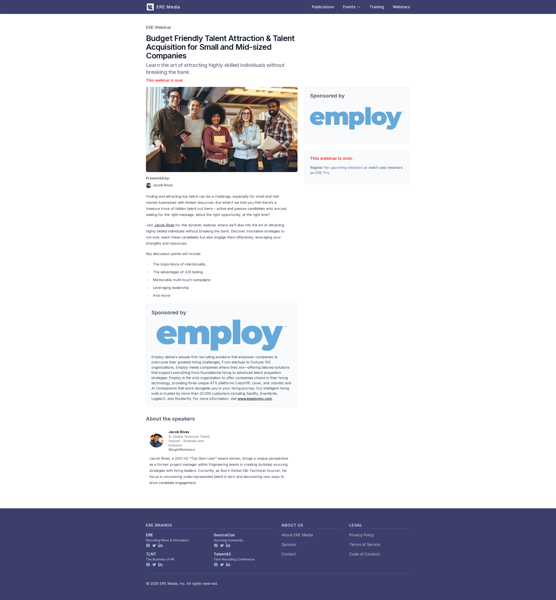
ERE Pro (322, 173)
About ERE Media (297, 535)
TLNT (151, 554)
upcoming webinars (346, 167)
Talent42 (222, 554)
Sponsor (289, 544)
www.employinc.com (255, 398)
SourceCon (224, 535)
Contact (288, 554)
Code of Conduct (364, 554)
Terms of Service (364, 544)
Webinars (401, 7)
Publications (323, 7)
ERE (149, 535)
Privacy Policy (361, 535)
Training (376, 7)
